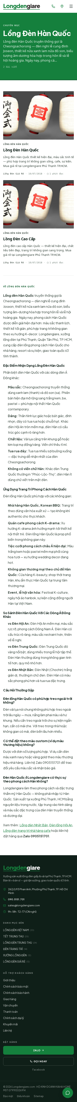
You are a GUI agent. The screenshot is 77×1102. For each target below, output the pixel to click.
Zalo (36, 1050)
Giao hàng (9, 999)
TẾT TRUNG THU (16, 936)
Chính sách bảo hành (16, 992)
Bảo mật (8, 1096)
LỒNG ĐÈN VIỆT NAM (18, 930)
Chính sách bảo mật (15, 986)
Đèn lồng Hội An (60, 825)
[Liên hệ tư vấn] (67, 1092)
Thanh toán (10, 1011)
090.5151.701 (16, 899)
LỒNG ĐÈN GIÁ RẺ (16, 961)
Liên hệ (7, 1030)
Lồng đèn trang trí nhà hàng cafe (27, 830)
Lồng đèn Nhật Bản (34, 825)
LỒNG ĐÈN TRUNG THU (20, 942)
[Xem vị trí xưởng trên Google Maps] (62, 6)
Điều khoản (23, 1096)
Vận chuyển (10, 1005)
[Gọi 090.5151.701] (53, 6)
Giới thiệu (9, 980)
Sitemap (39, 1096)
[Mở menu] (71, 6)
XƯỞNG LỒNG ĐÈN (17, 955)
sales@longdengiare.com (24, 905)
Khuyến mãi (10, 1024)
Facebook (38, 1069)
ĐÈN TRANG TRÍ (15, 949)
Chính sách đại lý (13, 1018)
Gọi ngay (40, 1061)
